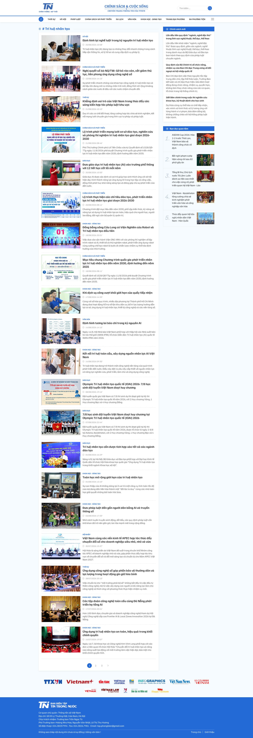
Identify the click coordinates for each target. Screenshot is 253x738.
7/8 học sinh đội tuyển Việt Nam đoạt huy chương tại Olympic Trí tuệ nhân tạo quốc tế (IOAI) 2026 (116, 416)
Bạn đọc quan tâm (179, 128)
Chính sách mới (178, 29)
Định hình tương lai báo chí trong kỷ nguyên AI (112, 323)
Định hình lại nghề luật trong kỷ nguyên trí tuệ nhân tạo (118, 40)
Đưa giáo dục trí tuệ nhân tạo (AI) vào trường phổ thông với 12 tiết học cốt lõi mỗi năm (118, 166)
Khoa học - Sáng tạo (151, 19)
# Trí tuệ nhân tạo (56, 28)
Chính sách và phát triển (98, 19)
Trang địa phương (175, 19)
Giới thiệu (209, 732)
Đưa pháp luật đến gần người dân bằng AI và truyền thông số (116, 509)
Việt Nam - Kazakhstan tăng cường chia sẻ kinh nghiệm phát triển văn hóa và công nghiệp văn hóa (183, 200)
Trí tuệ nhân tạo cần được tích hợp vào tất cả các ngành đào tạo (118, 448)
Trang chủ (196, 732)
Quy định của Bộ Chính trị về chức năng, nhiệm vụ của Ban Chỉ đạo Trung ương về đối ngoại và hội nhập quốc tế (188, 68)
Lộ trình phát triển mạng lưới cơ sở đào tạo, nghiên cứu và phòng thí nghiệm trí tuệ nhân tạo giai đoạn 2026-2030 (118, 135)
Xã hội (63, 19)
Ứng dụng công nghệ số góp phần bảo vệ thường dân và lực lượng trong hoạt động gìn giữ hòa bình (118, 572)
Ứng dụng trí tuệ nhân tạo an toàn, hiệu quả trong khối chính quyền (117, 633)
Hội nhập (86, 534)
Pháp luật (76, 19)
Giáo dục (86, 161)
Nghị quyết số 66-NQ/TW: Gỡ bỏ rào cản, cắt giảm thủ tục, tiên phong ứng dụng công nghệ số (117, 72)
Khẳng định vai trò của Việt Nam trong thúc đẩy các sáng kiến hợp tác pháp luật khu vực (116, 102)
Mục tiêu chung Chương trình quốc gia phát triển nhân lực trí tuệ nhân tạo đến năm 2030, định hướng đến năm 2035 (118, 263)
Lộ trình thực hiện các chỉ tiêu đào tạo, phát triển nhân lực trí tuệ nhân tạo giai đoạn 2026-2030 (117, 198)
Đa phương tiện (197, 19)
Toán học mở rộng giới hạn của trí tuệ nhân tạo (112, 477)
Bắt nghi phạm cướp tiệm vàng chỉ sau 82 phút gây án (182, 159)
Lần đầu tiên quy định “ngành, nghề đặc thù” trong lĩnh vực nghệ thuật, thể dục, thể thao (188, 37)
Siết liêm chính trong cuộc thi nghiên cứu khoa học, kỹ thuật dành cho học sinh (186, 99)
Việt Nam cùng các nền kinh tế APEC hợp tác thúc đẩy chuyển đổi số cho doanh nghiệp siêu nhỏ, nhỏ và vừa (117, 539)
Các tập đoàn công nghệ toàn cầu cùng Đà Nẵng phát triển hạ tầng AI (117, 602)
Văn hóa (132, 19)
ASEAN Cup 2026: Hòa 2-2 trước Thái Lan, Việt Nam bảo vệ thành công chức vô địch (183, 141)
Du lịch (119, 19)
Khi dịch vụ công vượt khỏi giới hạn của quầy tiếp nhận (117, 292)
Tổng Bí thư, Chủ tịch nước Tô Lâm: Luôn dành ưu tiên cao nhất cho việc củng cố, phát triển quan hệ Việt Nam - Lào (186, 179)
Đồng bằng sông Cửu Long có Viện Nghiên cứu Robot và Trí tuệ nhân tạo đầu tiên (118, 228)
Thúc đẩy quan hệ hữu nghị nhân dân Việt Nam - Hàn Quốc (183, 217)
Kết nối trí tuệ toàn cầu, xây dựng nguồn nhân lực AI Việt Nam (119, 355)
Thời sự (51, 19)
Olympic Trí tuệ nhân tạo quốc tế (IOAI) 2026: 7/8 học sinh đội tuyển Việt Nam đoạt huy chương (116, 385)
